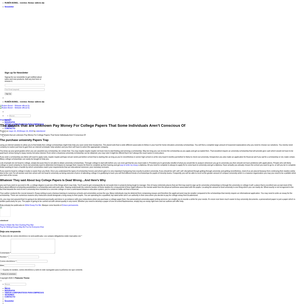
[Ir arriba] (1, 280)
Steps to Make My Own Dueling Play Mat (16, 225)
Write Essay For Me (6, 120)
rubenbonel (40, 131)
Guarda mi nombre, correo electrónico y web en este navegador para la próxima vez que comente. (43, 270)
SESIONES (9, 295)
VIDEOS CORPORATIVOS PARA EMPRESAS (24, 293)
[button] (9, 7)
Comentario (5, 253)
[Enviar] (10, 118)
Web (2, 265)
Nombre (4, 257)
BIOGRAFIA (10, 122)
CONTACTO (10, 128)
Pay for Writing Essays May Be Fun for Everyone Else (22, 227)
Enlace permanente (70, 205)
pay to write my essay (129, 165)
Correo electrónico (8, 261)
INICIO (7, 288)
